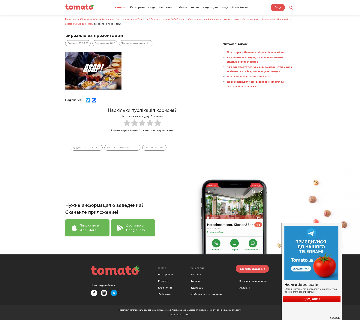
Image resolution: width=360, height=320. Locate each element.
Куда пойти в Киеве (235, 7)
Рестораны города (142, 7)
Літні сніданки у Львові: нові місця (249, 76)
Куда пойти (165, 287)
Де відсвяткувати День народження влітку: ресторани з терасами (255, 84)
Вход (278, 7)
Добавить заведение (252, 268)
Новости (195, 274)
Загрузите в (89, 227)
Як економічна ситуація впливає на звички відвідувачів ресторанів (255, 59)
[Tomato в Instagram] (104, 293)
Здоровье (196, 287)
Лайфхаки (164, 294)
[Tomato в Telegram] (114, 293)
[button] (335, 316)
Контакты (164, 281)
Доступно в (135, 227)
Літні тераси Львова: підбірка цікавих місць (255, 52)
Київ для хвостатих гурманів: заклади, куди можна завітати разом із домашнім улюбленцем (259, 69)
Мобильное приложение (206, 294)
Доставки (165, 7)
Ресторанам (165, 274)
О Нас (162, 268)
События (182, 7)
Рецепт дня (210, 7)
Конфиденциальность (253, 281)
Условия (244, 287)
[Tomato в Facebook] (94, 293)
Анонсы (195, 281)
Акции (195, 7)
